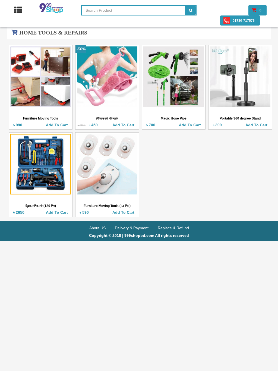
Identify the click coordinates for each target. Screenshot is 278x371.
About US (98, 228)
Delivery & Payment (132, 228)
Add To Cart (59, 125)
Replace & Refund (173, 228)
